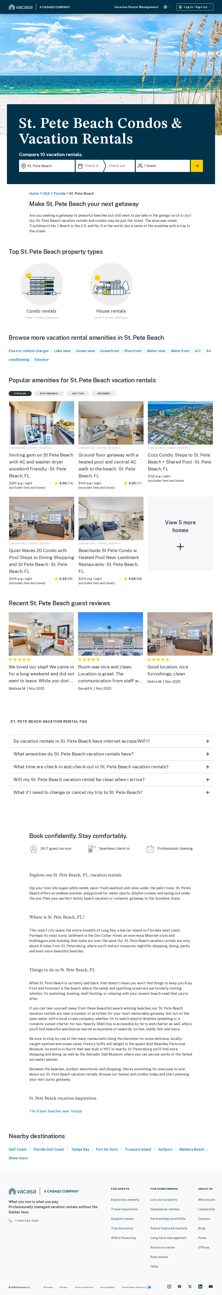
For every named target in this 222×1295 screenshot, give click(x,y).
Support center (122, 1219)
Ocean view (85, 351)
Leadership (206, 1209)
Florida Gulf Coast (49, 1149)
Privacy (64, 1287)
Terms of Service (84, 1287)
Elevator (42, 360)
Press (202, 1238)
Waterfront (180, 351)
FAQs (154, 1266)
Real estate (159, 1257)
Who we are (206, 1199)
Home (34, 193)
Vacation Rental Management (136, 7)
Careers (204, 1219)
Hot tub (78, 393)
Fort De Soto (107, 1149)
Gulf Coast (18, 1149)
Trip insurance (122, 1228)
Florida (59, 193)
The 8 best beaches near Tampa (55, 1111)
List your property (163, 1199)
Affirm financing (123, 1238)
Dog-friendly (49, 393)
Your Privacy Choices (133, 1287)
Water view (156, 351)
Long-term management (168, 1238)
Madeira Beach (192, 1149)
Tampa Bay (80, 1149)
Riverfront (133, 351)
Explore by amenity (125, 1199)
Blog (201, 1228)
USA (46, 193)
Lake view (62, 351)
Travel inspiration (124, 1209)
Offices (203, 1247)
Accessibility (107, 1287)
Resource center (162, 1247)
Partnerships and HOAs (168, 1219)
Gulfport (165, 1149)
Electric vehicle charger (29, 351)
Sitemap (48, 1287)
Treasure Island (138, 1149)
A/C (198, 351)
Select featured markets (168, 1228)
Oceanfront (109, 351)
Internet (103, 393)
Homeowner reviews (165, 1209)
